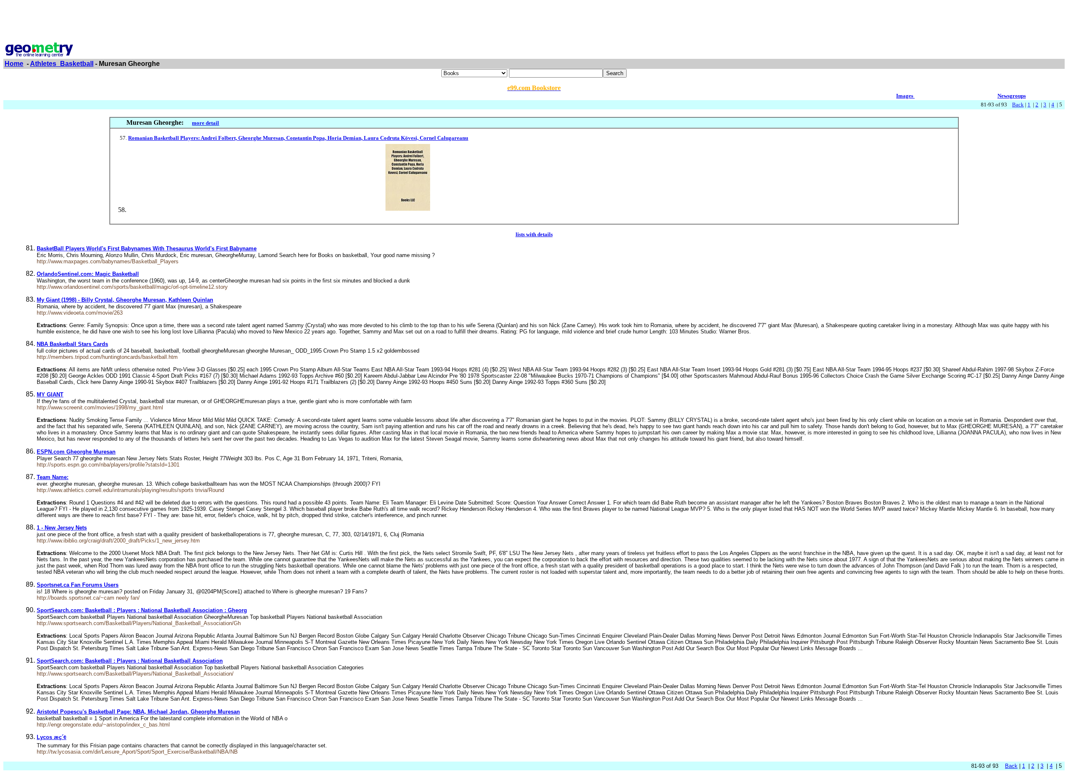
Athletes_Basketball (61, 63)
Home (14, 63)
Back (1018, 104)
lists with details (534, 234)
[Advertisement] (534, 22)
